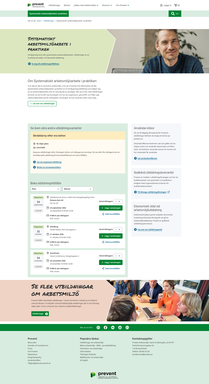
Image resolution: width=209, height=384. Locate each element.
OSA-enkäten (85, 351)
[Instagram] (98, 327)
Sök (177, 13)
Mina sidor (32, 342)
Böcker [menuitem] (67, 5)
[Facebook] (105, 327)
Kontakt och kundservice (38, 345)
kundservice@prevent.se (142, 354)
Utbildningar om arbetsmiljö (91, 342)
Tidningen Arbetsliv (88, 354)
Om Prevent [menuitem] (121, 5)
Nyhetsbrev (32, 354)
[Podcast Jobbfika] (127, 327)
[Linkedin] (113, 327)
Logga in (167, 5)
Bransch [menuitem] (106, 5)
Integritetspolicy (34, 357)
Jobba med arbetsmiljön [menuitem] (85, 5)
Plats (34, 189)
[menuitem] (36, 5)
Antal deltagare (106, 201)
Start (39, 21)
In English (84, 360)
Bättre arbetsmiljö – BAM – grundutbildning (98, 345)
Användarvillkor (34, 360)
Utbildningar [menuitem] (54, 5)
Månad (67, 189)
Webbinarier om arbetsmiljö (91, 357)
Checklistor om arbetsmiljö (91, 348)
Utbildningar (49, 21)
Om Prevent (33, 351)
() (178, 5)
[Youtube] (120, 327)
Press (30, 348)
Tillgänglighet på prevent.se (39, 363)
